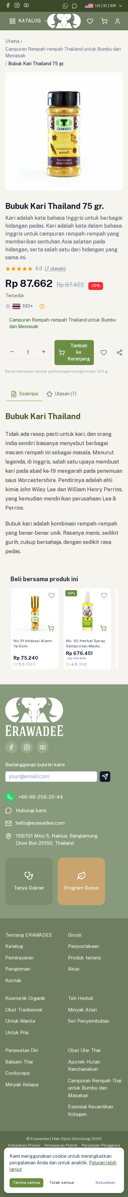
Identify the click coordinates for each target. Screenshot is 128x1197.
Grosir (75, 935)
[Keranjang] (104, 21)
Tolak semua (61, 1182)
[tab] (24, 394)
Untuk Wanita (20, 1021)
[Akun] (117, 21)
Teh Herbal (80, 998)
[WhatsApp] (65, 6)
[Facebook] (8, 6)
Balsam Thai (19, 1062)
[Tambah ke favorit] (51, 595)
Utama (12, 41)
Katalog (29, 20)
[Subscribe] (105, 776)
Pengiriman (17, 969)
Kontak (13, 980)
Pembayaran (19, 957)
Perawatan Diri (21, 1050)
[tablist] (64, 394)
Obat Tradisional (23, 1009)
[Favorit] (89, 21)
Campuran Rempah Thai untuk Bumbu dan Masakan (94, 1088)
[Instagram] (17, 6)
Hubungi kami (31, 810)
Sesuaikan (105, 1182)
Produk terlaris (84, 957)
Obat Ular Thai (84, 1050)
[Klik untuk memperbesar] (64, 131)
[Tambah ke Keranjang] (51, 628)
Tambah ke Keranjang (79, 352)
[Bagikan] (119, 352)
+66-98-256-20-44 (40, 797)
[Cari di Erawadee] (77, 21)
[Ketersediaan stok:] (42, 306)
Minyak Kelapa (21, 1084)
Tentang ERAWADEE (29, 935)
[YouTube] (26, 6)
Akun (73, 969)
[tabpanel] (64, 481)
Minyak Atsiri (82, 1009)
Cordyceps (17, 1073)
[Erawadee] (63, 21)
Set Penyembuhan (88, 1021)
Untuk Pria (17, 1032)
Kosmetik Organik (25, 998)
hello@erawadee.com (40, 823)
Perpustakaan (83, 946)
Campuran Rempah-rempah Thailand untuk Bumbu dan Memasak (63, 52)
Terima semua (26, 1182)
